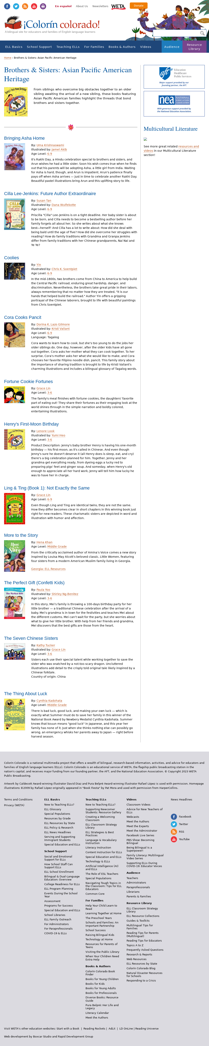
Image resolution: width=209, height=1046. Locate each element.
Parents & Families (139, 896)
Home (7, 57)
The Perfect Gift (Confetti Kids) (34, 582)
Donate (138, 5)
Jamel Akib (59, 149)
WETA (118, 6)
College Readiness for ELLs (62, 884)
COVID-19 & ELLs (55, 933)
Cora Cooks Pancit (22, 317)
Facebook (7, 6)
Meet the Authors (97, 1017)
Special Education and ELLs (62, 844)
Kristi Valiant (61, 328)
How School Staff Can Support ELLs (58, 866)
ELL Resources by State (59, 823)
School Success (96, 930)
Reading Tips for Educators (144, 940)
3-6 (49, 392)
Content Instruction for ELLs (104, 852)
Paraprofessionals (138, 887)
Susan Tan (44, 200)
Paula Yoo (43, 589)
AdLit (112, 1028)
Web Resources (137, 959)
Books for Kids (95, 983)
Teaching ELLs (68, 46)
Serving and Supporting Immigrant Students (59, 838)
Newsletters (100, 6)
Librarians (133, 891)
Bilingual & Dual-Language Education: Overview (62, 878)
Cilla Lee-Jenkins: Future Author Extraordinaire (50, 193)
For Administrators (56, 924)
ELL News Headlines (57, 832)
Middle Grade (57, 546)
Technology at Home (99, 939)
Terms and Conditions (18, 799)
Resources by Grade (57, 818)
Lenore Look (45, 431)
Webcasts (133, 816)
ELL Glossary (52, 809)
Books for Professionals (101, 992)
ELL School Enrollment (59, 871)
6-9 (49, 153)
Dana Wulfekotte (64, 204)
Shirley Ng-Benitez (65, 594)
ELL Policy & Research (58, 827)
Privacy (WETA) (14, 805)
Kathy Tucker (46, 645)
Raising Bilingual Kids (100, 934)
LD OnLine (126, 1028)
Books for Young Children (102, 979)
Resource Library (194, 46)
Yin (39, 264)
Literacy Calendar (97, 1012)
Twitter (16, 6)
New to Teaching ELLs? (59, 804)
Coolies (11, 257)
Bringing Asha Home (24, 138)
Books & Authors (122, 46)
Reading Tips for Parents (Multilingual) (143, 934)
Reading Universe (147, 1028)
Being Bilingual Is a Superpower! (139, 849)
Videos (145, 46)
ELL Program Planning (58, 888)
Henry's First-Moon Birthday (31, 424)
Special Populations (57, 813)
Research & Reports (139, 954)
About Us (82, 6)
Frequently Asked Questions (145, 949)
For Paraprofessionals (58, 928)
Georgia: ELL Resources (48, 569)
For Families (94, 46)
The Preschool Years (99, 918)
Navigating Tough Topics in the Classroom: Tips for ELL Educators (104, 886)
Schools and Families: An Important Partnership (102, 924)
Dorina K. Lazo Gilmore (53, 324)
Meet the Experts (138, 826)
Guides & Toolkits (138, 920)
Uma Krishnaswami (50, 145)
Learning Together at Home (103, 913)
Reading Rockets (94, 1028)
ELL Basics (13, 46)
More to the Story (21, 535)
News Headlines (181, 799)
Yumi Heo (58, 435)
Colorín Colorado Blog (141, 968)
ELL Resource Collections (143, 916)
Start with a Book (68, 1028)
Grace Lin (43, 388)
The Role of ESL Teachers (102, 873)
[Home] (54, 26)
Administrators (136, 882)
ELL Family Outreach (57, 919)
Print (43, 6)
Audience (172, 46)
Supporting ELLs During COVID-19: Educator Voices (144, 865)
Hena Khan (44, 542)
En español (63, 6)
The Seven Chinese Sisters (31, 638)
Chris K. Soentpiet (64, 269)
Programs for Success (58, 905)
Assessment (52, 901)
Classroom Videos (138, 804)
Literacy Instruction (98, 847)
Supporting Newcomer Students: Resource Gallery (103, 811)
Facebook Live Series (140, 835)
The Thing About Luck (25, 693)
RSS (25, 6)
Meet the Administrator (142, 830)
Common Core (95, 893)
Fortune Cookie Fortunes (28, 381)
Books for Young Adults (101, 988)
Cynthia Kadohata (49, 700)
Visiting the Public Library (102, 951)
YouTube (34, 6)
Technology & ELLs (98, 861)
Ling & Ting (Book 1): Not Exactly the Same (47, 488)
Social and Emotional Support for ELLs (58, 858)
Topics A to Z (135, 945)
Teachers (132, 878)
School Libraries (54, 914)
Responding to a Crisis (141, 980)
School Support (39, 46)
